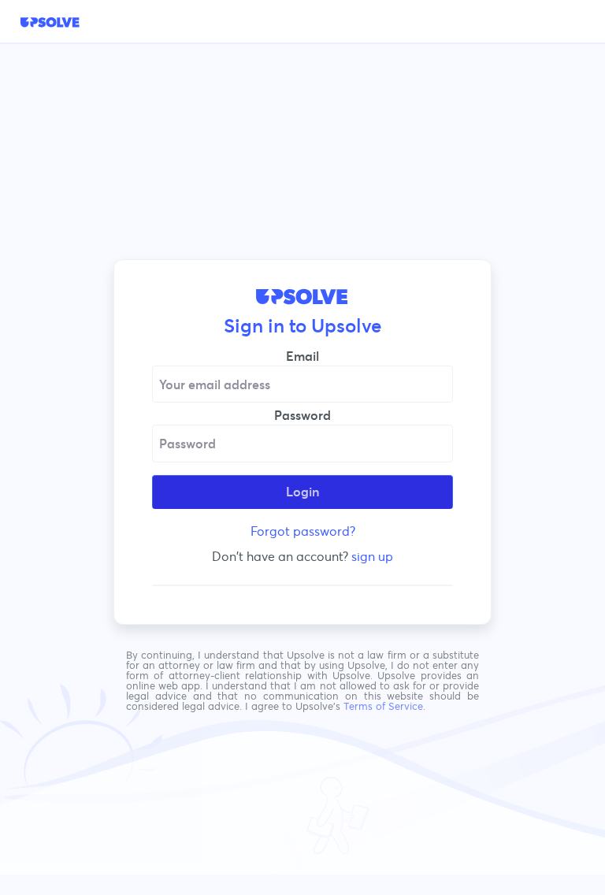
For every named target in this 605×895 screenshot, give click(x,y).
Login (303, 491)
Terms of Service (383, 706)
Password (302, 415)
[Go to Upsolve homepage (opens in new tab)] (50, 22)
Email (302, 356)
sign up (372, 556)
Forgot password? (303, 531)
